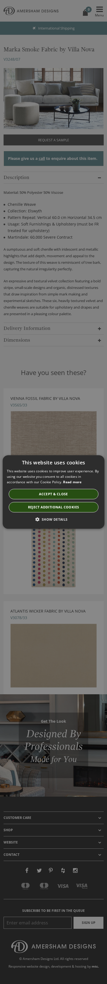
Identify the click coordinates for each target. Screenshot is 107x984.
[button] (53, 519)
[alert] (53, 492)
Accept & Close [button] (53, 493)
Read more (72, 482)
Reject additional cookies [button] (53, 507)
